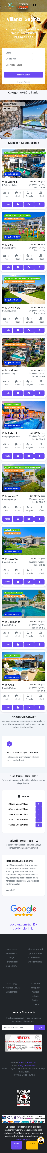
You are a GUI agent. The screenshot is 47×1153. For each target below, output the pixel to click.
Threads (35, 1004)
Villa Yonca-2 (10, 496)
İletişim (12, 958)
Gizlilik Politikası (35, 958)
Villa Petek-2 (9, 433)
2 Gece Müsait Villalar (18, 804)
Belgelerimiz (11, 966)
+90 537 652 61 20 (27, 1062)
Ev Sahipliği (12, 983)
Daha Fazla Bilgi (23, 1139)
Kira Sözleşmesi (35, 949)
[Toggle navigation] (42, 6)
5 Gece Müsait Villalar (18, 819)
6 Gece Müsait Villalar (18, 825)
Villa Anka (8, 684)
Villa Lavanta (10, 559)
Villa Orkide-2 (10, 370)
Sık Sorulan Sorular (11, 988)
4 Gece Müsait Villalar (18, 814)
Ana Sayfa (12, 949)
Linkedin (35, 996)
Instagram (35, 988)
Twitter (35, 1000)
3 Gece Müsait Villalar (18, 809)
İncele (7, 204)
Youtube (35, 992)
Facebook (35, 983)
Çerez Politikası (35, 962)
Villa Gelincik (9, 181)
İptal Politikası (35, 953)
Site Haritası (11, 992)
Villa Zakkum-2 (11, 621)
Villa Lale (7, 244)
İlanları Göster (23, 75)
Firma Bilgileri (12, 962)
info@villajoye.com (27, 1065)
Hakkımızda (11, 953)
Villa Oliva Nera (11, 307)
